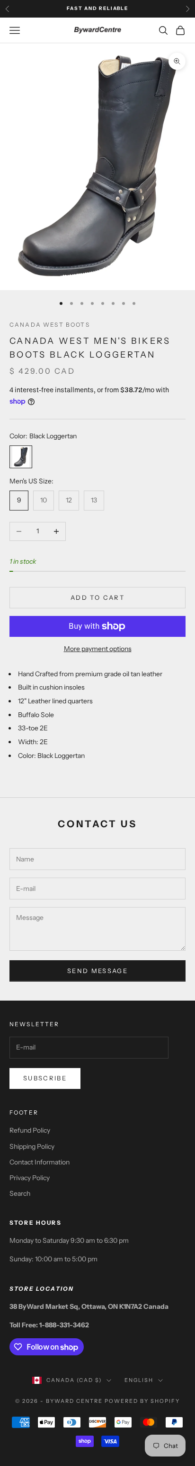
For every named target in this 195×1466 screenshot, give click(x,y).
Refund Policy (29, 1130)
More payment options (98, 648)
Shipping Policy (31, 1146)
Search (19, 1193)
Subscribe (45, 1078)
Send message (97, 970)
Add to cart (97, 597)
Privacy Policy (29, 1177)
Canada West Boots (49, 324)
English (138, 1380)
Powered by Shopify (142, 1401)
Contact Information (39, 1162)
